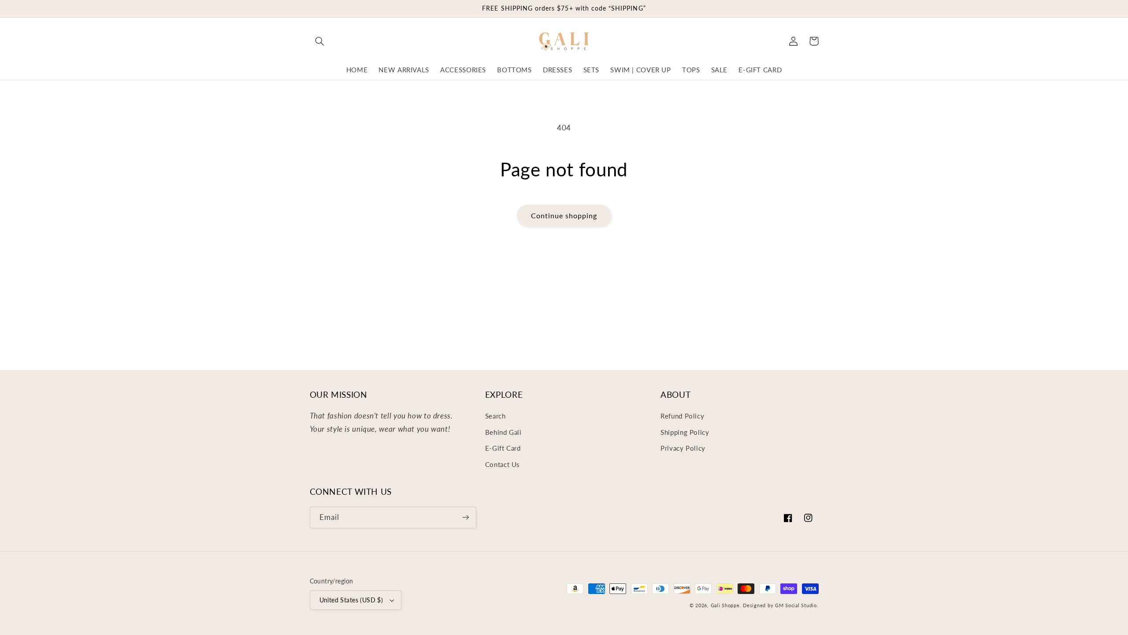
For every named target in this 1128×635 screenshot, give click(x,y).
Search (495, 416)
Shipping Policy (684, 432)
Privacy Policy (682, 448)
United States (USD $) (351, 600)
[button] (320, 41)
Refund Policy (682, 416)
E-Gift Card (503, 448)
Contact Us (502, 464)
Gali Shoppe (725, 605)
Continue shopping (564, 215)
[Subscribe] (465, 517)
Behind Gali (503, 432)
